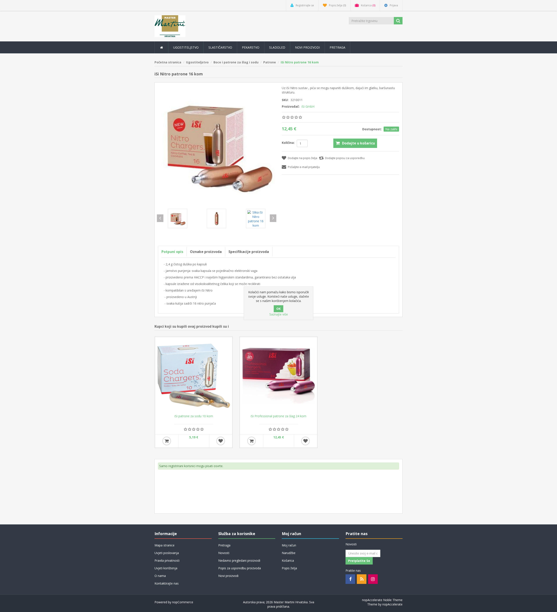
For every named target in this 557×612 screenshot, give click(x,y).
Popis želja (289, 568)
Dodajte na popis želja (302, 158)
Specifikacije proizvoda (248, 251)
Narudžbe (288, 553)
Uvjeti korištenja (165, 568)
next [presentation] (273, 218)
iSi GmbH (308, 106)
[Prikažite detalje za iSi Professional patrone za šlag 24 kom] (278, 375)
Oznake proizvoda (206, 251)
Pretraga (337, 47)
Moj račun (289, 545)
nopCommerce (182, 602)
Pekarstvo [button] (250, 47)
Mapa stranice (164, 545)
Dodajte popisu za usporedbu (345, 158)
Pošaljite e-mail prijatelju (304, 167)
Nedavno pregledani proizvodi (239, 560)
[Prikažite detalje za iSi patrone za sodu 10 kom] (193, 375)
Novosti (223, 553)
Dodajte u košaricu (358, 143)
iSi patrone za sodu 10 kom (193, 416)
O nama (160, 576)
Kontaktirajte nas (166, 583)
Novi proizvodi (307, 47)
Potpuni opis (172, 251)
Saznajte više (278, 314)
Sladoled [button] (277, 47)
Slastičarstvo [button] (220, 47)
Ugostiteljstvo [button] (186, 47)
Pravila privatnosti (167, 560)
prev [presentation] (160, 218)
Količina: (288, 143)
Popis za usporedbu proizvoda (239, 568)
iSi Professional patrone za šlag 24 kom (278, 416)
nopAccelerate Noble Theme (382, 600)
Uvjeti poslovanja (166, 553)
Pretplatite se (359, 561)
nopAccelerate (392, 604)
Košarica (288, 560)
